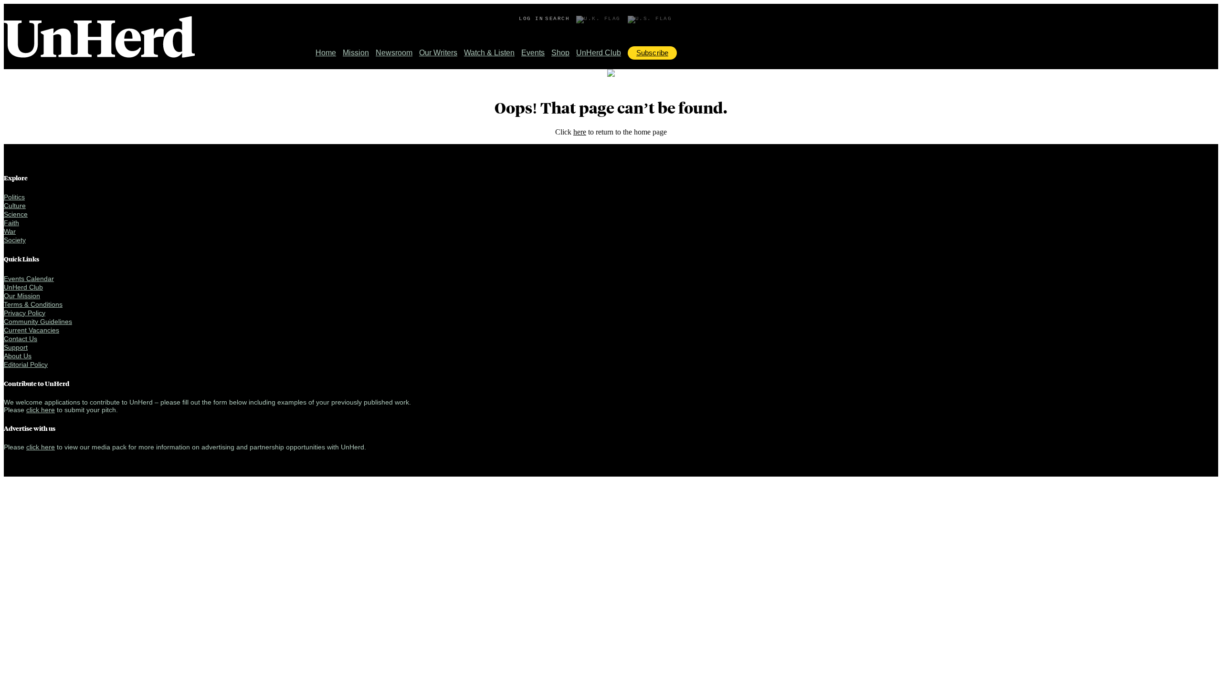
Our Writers (438, 53)
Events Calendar (29, 278)
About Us (18, 356)
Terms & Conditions (33, 304)
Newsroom (394, 53)
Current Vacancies (31, 330)
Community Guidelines (38, 321)
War (10, 231)
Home (326, 53)
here (579, 132)
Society (15, 240)
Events (533, 53)
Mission (356, 53)
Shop (560, 53)
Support (16, 347)
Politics (14, 197)
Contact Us (20, 339)
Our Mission (22, 296)
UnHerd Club (598, 53)
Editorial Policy (26, 364)
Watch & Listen (489, 53)
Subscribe (652, 53)
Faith (11, 223)
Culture (15, 205)
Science (16, 214)
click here (40, 410)
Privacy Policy (24, 313)
